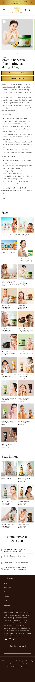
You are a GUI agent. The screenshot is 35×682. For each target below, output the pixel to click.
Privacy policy (29, 661)
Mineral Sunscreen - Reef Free (8, 253)
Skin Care (7, 592)
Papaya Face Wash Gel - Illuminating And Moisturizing (24, 422)
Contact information (13, 666)
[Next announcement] (31, 2)
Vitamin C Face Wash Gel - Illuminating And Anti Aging (9, 376)
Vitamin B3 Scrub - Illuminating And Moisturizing (23, 283)
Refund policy (13, 663)
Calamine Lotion (6, 478)
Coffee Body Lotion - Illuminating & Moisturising (24, 526)
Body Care (7, 587)
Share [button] (5, 199)
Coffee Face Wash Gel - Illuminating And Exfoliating (24, 399)
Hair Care (7, 596)
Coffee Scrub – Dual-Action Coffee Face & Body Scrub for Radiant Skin (25, 330)
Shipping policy (25, 666)
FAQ (5, 601)
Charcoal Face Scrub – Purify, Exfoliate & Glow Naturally (8, 353)
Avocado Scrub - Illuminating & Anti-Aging (25, 352)
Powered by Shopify (17, 660)
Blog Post (7, 605)
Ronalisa (9, 660)
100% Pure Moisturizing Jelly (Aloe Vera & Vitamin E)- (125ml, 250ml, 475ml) (25, 260)
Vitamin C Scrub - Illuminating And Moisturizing (6, 307)
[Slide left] (13, 54)
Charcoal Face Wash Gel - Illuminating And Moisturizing (8, 446)
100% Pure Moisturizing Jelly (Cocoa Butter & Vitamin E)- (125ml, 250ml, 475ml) (9, 283)
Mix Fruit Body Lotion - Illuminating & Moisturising (25, 480)
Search (6, 583)
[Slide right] (22, 54)
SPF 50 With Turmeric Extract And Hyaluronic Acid (24, 236)
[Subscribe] (29, 651)
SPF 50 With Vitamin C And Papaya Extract (9, 235)
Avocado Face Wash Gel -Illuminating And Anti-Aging (8, 422)
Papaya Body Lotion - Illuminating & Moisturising (24, 503)
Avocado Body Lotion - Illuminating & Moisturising (8, 526)
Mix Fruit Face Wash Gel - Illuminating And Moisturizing (25, 376)
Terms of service (23, 663)
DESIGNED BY (17, 670)
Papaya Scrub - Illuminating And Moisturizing (23, 307)
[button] (4, 10)
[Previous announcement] (3, 2)
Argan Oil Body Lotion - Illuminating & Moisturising (8, 503)
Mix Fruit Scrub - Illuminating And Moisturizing (6, 330)
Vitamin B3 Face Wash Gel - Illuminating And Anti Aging (9, 399)
